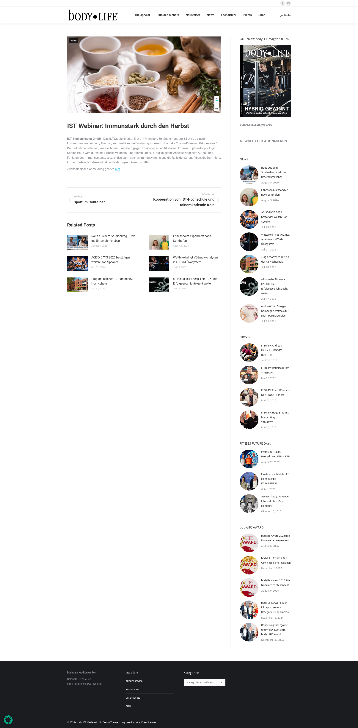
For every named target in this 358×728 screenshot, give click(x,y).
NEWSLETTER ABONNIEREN (263, 141)
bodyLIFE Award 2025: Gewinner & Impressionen (276, 560)
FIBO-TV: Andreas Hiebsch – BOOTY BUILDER (271, 350)
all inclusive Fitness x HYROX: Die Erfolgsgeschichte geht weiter (195, 281)
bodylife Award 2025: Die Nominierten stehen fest (275, 583)
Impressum (132, 689)
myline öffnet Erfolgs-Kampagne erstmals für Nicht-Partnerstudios (274, 311)
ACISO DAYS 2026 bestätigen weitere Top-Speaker (110, 260)
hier (117, 169)
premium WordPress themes (141, 722)
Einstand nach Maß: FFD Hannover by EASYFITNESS (275, 479)
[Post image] (77, 242)
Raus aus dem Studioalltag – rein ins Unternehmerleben (113, 238)
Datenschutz (132, 697)
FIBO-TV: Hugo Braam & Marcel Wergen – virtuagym (275, 417)
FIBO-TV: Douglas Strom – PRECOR (275, 370)
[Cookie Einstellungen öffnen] (8, 723)
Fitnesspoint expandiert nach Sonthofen (192, 238)
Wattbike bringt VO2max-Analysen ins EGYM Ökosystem (195, 260)
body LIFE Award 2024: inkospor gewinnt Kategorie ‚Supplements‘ (275, 607)
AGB (128, 706)
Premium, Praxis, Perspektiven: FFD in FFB (275, 454)
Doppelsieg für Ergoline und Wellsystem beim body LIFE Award (274, 630)
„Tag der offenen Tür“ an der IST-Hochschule (112, 281)
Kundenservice (133, 680)
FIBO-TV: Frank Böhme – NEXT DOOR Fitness (275, 392)
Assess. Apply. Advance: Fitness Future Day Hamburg (275, 501)
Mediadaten (132, 672)
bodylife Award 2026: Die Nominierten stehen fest (275, 538)
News (74, 40)
